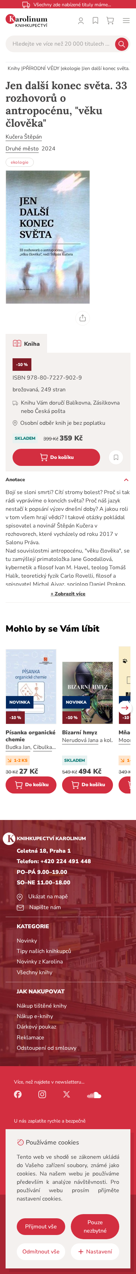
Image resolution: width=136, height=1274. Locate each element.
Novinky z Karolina (40, 962)
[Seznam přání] (95, 20)
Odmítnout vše (41, 1252)
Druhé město (22, 149)
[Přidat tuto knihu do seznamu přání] (115, 457)
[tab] (26, 343)
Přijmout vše (41, 1226)
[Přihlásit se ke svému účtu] (81, 20)
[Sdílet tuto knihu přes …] (82, 318)
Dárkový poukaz (36, 1027)
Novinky (27, 941)
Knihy (14, 68)
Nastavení (99, 1252)
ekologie (71, 68)
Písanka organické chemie (30, 736)
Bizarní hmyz (79, 732)
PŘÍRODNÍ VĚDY (41, 68)
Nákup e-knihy (35, 1016)
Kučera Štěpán (24, 137)
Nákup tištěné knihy (42, 1006)
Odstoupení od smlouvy (46, 1048)
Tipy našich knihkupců (44, 951)
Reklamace (30, 1037)
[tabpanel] (68, 412)
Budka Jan (18, 747)
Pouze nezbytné (95, 1227)
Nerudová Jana (80, 740)
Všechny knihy (34, 972)
